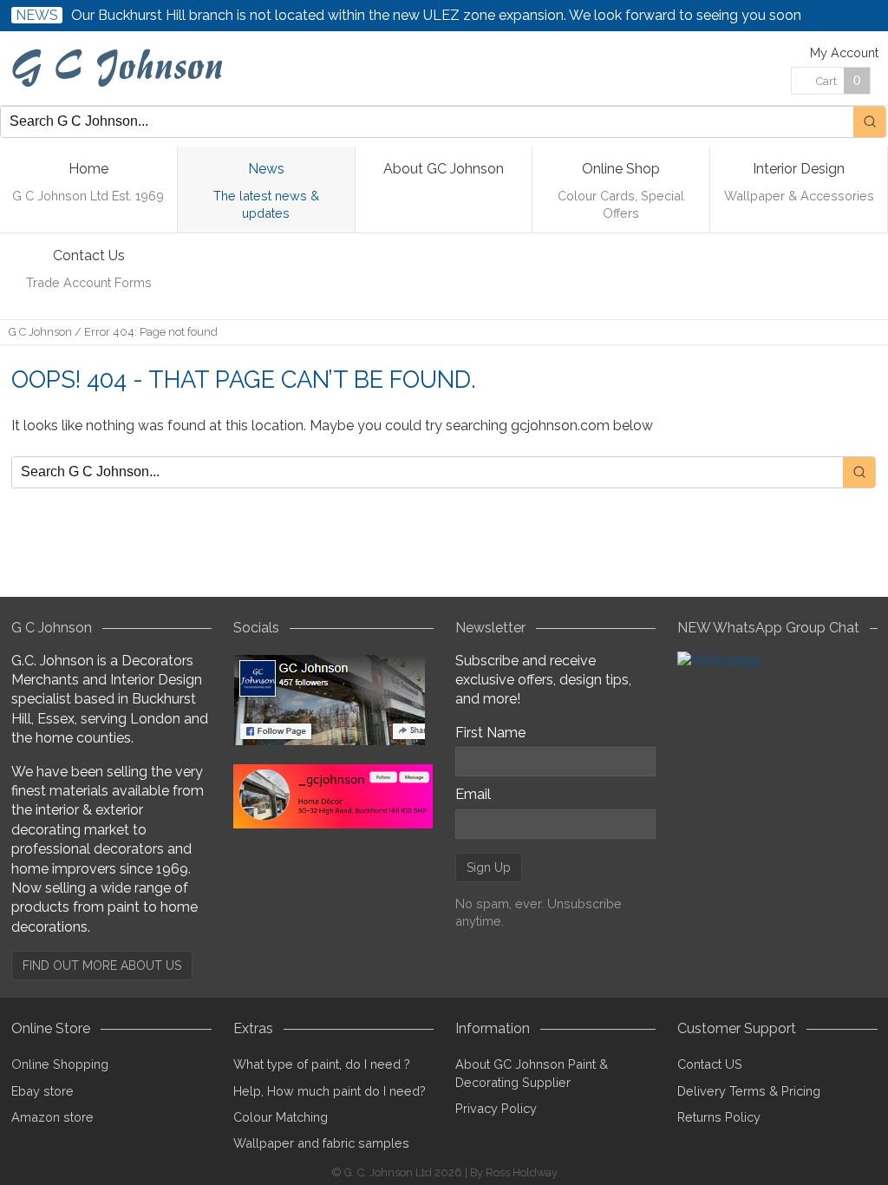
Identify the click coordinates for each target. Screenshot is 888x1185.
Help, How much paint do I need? (329, 1091)
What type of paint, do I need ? (321, 1064)
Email (473, 794)
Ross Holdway (522, 1172)
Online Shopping (59, 1064)
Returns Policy (719, 1117)
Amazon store (52, 1117)
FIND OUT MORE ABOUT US (102, 965)
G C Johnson (40, 331)
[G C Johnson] (120, 68)
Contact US (709, 1064)
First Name (490, 732)
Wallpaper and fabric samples (321, 1143)
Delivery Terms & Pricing (748, 1091)
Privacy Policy (496, 1108)
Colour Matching (280, 1117)
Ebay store (42, 1091)
